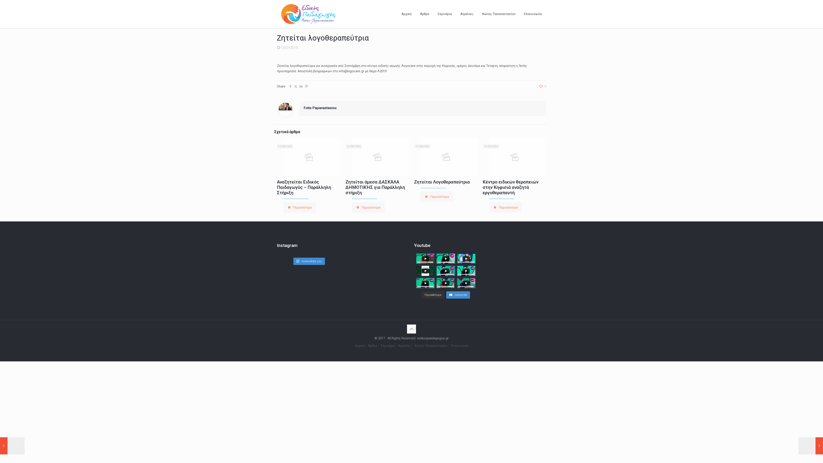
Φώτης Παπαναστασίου (431, 346)
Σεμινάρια (388, 346)
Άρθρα (372, 346)
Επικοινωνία (459, 346)
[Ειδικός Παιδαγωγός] (308, 14)
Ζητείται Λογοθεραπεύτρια (442, 182)
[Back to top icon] (411, 329)
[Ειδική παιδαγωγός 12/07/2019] (12, 445)
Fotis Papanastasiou (320, 108)
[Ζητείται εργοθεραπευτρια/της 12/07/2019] (810, 445)
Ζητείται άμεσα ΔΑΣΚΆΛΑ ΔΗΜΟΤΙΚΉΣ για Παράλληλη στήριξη (375, 187)
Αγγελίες (404, 346)
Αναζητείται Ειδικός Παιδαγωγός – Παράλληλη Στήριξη (304, 187)
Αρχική (360, 346)
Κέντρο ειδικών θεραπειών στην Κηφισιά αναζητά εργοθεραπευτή (510, 187)
